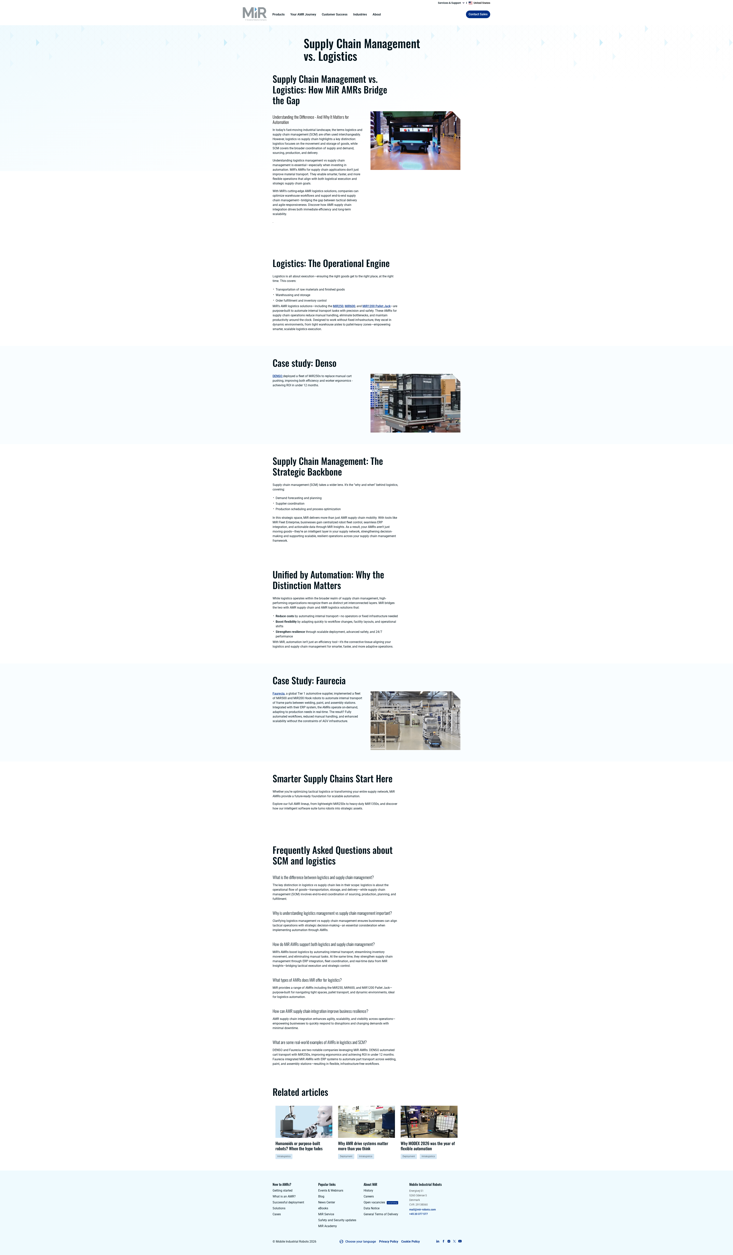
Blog (321, 1196)
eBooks (323, 1208)
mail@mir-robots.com (422, 1209)
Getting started (282, 1190)
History (368, 1190)
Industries (360, 14)
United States (482, 2)
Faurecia (279, 693)
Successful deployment (288, 1202)
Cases (277, 1214)
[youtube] (460, 1241)
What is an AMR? (284, 1196)
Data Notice (371, 1208)
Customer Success (334, 14)
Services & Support (449, 2)
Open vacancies (374, 1202)
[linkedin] (437, 1241)
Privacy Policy (388, 1241)
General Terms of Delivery (381, 1214)
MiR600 (350, 306)
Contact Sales (478, 14)
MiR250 (338, 306)
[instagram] (448, 1241)
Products (278, 14)
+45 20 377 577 (418, 1213)
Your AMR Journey (303, 14)
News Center (326, 1202)
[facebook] (443, 1241)
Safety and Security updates (337, 1220)
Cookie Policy (410, 1241)
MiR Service (326, 1214)
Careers (369, 1196)
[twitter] (454, 1241)
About (377, 14)
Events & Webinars (330, 1190)
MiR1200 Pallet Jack (376, 306)
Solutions (279, 1208)
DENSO (278, 376)
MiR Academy (327, 1226)
